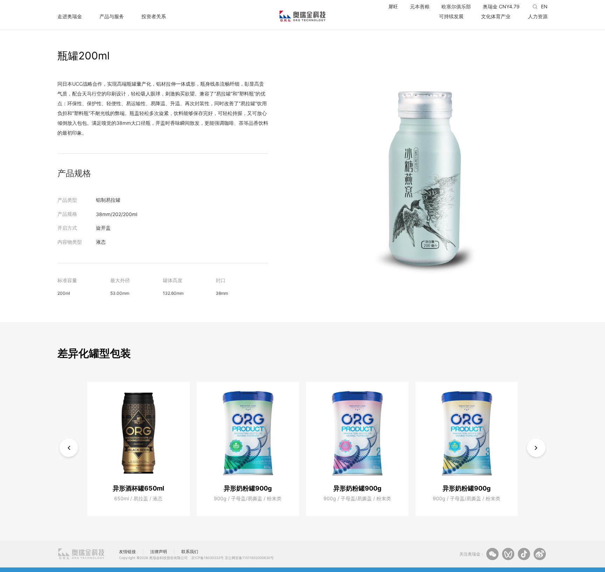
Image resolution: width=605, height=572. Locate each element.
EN (544, 6)
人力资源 (538, 16)
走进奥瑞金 (69, 16)
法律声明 (158, 551)
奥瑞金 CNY (501, 6)
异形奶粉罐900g (248, 488)
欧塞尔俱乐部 (456, 6)
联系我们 (189, 551)
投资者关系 (153, 16)
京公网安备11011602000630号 (249, 558)
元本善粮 (420, 6)
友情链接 (127, 551)
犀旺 (393, 6)
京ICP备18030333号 (207, 558)
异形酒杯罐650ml (138, 488)
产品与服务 (111, 16)
